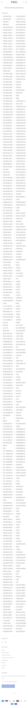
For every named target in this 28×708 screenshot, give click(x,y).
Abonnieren (8, 686)
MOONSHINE (6, 606)
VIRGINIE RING (7, 16)
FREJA (18, 535)
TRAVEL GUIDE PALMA (9, 35)
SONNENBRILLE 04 (21, 437)
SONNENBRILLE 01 (21, 429)
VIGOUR (18, 295)
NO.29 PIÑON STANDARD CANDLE (12, 374)
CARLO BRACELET (8, 57)
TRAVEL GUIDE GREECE (9, 270)
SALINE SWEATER (8, 300)
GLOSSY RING (7, 623)
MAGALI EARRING (21, 568)
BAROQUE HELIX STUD (9, 582)
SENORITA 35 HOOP (8, 579)
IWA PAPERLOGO (21, 259)
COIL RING (6, 169)
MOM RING (6, 516)
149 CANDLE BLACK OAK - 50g (11, 101)
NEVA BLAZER (20, 467)
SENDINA (18, 194)
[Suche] (23, 2)
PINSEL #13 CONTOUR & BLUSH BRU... (13, 144)
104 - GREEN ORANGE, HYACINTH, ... (12, 453)
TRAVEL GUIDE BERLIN (9, 38)
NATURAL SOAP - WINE (9, 155)
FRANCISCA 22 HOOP (9, 576)
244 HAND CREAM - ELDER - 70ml (12, 541)
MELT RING (19, 494)
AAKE (17, 303)
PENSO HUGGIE (7, 68)
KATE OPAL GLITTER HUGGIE (11, 587)
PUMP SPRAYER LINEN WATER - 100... (13, 502)
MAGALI (18, 565)
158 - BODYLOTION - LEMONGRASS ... (13, 557)
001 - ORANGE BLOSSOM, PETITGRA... (13, 450)
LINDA (18, 527)
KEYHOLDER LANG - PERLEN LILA (12, 194)
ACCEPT (18, 284)
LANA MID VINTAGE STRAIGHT (11, 229)
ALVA (17, 399)
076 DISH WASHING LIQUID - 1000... (12, 289)
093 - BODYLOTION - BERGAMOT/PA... (13, 554)
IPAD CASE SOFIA (8, 139)
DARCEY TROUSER (21, 470)
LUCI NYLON (19, 273)
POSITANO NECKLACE (9, 62)
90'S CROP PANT (20, 328)
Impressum (5, 660)
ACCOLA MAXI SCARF (21, 232)
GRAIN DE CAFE (20, 563)
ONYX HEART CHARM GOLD (10, 254)
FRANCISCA (19, 248)
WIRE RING (19, 489)
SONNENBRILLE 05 (21, 445)
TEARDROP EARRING (22, 497)
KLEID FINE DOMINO (22, 625)
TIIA (17, 278)
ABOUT (4, 662)
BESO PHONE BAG (8, 317)
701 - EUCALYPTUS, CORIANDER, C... (12, 475)
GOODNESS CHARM (8, 598)
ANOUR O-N (19, 218)
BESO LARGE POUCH (9, 336)
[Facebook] (2, 642)
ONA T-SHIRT (19, 338)
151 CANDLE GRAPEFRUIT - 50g (11, 103)
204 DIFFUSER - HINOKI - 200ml (12, 489)
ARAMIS (18, 513)
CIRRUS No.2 (6, 172)
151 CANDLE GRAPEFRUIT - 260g (12, 106)
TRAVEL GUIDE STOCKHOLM (11, 32)
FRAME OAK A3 (7, 235)
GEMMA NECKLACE (8, 204)
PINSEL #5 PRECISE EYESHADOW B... (13, 150)
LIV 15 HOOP (6, 620)
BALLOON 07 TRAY (8, 563)
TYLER (18, 478)
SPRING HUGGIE (7, 533)
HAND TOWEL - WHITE (9, 278)
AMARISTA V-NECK (21, 229)
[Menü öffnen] (2, 2)
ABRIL (17, 546)
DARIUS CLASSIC (20, 349)
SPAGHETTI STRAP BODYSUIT (11, 221)
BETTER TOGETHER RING (10, 166)
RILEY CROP (19, 325)
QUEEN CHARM (7, 615)
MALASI (18, 281)
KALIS (17, 404)
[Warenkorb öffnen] (26, 2)
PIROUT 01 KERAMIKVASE (10, 565)
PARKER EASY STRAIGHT (10, 202)
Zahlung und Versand (8, 657)
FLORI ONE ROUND (21, 560)
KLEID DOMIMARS (21, 623)
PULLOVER (19, 609)
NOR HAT (18, 82)
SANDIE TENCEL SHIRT (9, 519)
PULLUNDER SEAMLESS (9, 412)
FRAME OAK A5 (7, 240)
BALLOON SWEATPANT (9, 213)
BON (17, 366)
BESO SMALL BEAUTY (9, 333)
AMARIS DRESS (20, 90)
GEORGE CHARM (7, 251)
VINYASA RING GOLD (8, 522)
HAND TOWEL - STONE (9, 281)
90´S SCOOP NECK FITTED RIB (11, 215)
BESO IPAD (6, 330)
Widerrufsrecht (6, 655)
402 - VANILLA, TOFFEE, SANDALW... (12, 467)
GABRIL (18, 314)
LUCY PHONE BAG (8, 314)
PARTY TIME (19, 103)
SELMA (18, 533)
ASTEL (18, 511)
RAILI (17, 388)
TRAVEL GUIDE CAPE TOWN (10, 43)
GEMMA (18, 267)
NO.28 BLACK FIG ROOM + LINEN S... (12, 393)
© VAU (14, 693)
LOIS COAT (19, 243)
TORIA (18, 420)
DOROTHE (19, 401)
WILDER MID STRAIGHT (9, 27)
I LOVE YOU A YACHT (21, 19)
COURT (18, 289)
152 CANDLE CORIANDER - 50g (11, 112)
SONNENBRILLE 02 (21, 431)
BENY (17, 516)
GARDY (18, 483)
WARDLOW (19, 297)
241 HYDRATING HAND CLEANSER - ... (13, 125)
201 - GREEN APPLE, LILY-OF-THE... (12, 456)
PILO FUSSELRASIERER (9, 177)
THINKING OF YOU (21, 106)
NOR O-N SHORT (20, 213)
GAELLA (18, 308)
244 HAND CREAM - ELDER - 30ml (12, 538)
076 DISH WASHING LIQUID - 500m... (13, 492)
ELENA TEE (19, 464)
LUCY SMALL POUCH (8, 628)
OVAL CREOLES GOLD (22, 172)
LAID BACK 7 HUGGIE (9, 248)
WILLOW (18, 522)
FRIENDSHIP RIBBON (22, 185)
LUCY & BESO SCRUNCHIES (10, 319)
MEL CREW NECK (21, 407)
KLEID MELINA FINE (21, 620)
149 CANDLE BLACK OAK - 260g (11, 98)
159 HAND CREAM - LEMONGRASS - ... (13, 284)
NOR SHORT (19, 385)
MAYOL (18, 524)
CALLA (18, 262)
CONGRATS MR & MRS (9, 631)
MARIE (18, 571)
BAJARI (18, 322)
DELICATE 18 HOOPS (8, 574)
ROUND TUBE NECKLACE (10, 524)
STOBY (18, 538)
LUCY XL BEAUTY (7, 440)
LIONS (18, 199)
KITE (17, 358)
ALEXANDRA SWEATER (9, 341)
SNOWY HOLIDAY (21, 21)
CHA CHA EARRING (8, 530)
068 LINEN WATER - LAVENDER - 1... (12, 505)
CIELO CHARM (7, 262)
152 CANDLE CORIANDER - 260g (11, 109)
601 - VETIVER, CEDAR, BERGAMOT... (13, 472)
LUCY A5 (5, 322)
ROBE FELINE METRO (22, 601)
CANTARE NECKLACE (9, 593)
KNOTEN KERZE (20, 40)
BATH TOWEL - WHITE (9, 153)
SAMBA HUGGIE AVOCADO (10, 535)
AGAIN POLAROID (21, 352)
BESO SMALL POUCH (9, 311)
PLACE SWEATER (20, 46)
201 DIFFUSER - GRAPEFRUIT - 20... (12, 486)
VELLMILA (19, 355)
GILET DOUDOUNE (21, 502)
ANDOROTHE (19, 418)
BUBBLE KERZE (20, 54)
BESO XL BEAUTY (8, 338)
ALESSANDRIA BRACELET (10, 51)
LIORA (5, 303)
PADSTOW (19, 300)
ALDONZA (19, 254)
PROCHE (18, 576)
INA (17, 347)
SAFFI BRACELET (7, 65)
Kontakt (4, 665)
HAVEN (18, 426)
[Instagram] (5, 642)
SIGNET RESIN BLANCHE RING (11, 297)
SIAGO (18, 530)
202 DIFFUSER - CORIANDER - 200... (12, 508)
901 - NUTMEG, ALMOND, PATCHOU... (13, 478)
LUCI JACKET (19, 276)
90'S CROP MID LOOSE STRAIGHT (12, 218)
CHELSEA (18, 541)
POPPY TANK (19, 333)
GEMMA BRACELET (8, 601)
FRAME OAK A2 (7, 232)
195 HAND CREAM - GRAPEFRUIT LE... (13, 292)
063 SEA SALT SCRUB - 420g (10, 287)
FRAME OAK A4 (7, 237)
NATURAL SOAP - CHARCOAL (11, 158)
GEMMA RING (7, 609)
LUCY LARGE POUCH (8, 308)
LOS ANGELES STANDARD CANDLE (12, 382)
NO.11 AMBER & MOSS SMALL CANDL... (13, 352)
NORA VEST (19, 92)
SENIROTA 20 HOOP (8, 259)
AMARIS (18, 377)
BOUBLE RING (7, 19)
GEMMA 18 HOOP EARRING (10, 243)
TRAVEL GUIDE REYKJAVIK (10, 49)
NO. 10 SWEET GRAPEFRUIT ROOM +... (13, 388)
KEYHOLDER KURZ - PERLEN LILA (12, 185)
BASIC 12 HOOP (7, 571)
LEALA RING (6, 295)
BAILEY (5, 420)
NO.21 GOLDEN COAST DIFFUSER (12, 401)
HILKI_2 (18, 311)
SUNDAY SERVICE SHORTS (10, 30)
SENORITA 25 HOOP (8, 245)
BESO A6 (5, 325)
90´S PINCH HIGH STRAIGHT (11, 199)
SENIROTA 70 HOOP (8, 256)
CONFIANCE (19, 552)
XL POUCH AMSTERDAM (9, 142)
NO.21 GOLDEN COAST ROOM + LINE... (13, 390)
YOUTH (18, 292)
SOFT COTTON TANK (21, 475)
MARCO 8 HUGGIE (8, 584)
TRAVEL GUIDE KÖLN (9, 40)
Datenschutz (5, 652)
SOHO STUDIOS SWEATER (10, 625)
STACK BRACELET (8, 429)
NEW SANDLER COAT (22, 240)
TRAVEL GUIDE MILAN (9, 267)
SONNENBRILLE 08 (21, 448)
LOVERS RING (7, 265)
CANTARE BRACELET (8, 54)
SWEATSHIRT (19, 598)
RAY (17, 582)
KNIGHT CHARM (7, 612)
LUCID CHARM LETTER (9, 207)
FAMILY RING (6, 71)
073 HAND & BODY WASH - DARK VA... (13, 560)
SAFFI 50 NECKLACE (8, 595)
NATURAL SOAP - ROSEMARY (11, 276)
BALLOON (6, 21)
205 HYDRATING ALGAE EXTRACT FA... (13, 120)
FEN (4, 418)
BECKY (18, 265)
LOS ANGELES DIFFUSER (10, 409)
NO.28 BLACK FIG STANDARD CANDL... (13, 371)
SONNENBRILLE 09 (8, 163)
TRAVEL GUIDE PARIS (9, 46)
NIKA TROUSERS (20, 226)
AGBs (3, 650)
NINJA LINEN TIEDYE (22, 363)
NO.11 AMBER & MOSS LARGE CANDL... (13, 349)
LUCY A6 (5, 328)
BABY (17, 95)
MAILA (18, 210)
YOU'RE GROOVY (20, 16)
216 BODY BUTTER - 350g (10, 552)
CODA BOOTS (6, 415)
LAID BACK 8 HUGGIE (9, 590)
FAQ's (3, 667)
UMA (17, 374)
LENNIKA (18, 319)
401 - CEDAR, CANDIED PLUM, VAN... (13, 481)
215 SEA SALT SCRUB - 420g (10, 549)
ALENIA (18, 306)
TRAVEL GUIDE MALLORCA (10, 273)
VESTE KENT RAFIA (21, 617)
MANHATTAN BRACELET (9, 527)
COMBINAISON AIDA (21, 202)
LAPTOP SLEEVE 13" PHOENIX (11, 136)
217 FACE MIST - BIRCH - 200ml (11, 513)
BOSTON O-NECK (8, 347)
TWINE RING (19, 486)
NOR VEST (19, 221)
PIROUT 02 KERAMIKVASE (10, 568)
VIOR (17, 579)
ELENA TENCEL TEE (8, 226)
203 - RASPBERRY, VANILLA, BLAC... (12, 461)
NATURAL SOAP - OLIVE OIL (10, 161)
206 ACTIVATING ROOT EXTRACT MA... (13, 122)
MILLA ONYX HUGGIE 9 (9, 617)
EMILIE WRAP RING (8, 604)
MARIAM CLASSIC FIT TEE (10, 224)
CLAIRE (18, 549)
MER (17, 574)
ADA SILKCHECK (20, 369)
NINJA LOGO (19, 360)
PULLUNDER (19, 606)
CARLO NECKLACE (8, 60)
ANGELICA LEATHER (21, 245)
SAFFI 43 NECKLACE (8, 196)
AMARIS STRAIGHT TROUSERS (11, 344)
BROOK (18, 519)
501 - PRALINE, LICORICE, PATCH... (12, 470)
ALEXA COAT (19, 371)
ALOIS (17, 508)
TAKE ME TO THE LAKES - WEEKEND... (13, 133)
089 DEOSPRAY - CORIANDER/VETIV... (13, 511)
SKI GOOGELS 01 (20, 461)
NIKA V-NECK (19, 224)
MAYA (4, 500)
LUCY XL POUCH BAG (9, 306)
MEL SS (18, 396)
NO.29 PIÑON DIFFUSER (9, 404)
